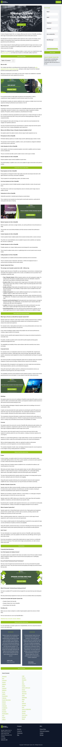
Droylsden (24, 679)
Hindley (23, 685)
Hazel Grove (24, 715)
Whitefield (3, 618)
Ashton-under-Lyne (26, 687)
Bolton (3, 686)
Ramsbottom (5, 696)
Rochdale (4, 711)
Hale (23, 701)
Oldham (4, 719)
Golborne (24, 703)
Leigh (23, 676)
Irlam (3, 715)
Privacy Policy (43, 729)
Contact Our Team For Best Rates (21, 167)
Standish (24, 711)
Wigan (23, 699)
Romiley (23, 713)
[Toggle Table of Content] (12, 61)
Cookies (41, 733)
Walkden (19, 618)
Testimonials (19, 733)
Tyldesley (4, 698)
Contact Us (19, 731)
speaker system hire (6, 52)
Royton (3, 717)
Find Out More (21, 546)
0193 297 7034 (4, 739)
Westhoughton (5, 713)
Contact (58, 2)
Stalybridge (24, 697)
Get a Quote (20, 24)
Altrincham (24, 693)
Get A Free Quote (21, 668)
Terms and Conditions (44, 731)
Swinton (14, 618)
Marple (23, 719)
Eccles (3, 692)
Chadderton (4, 707)
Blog (18, 735)
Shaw (23, 683)
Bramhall (24, 717)
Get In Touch (52, 52)
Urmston (4, 703)
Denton (23, 689)
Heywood (4, 688)
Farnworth (10, 618)
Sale (23, 681)
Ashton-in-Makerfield (26, 709)
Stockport (24, 705)
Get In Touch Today (21, 56)
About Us (19, 729)
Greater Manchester (6, 699)
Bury (6, 618)
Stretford (4, 709)
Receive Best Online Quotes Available (21, 313)
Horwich (23, 677)
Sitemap (41, 735)
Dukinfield (24, 691)
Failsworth (4, 705)
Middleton (4, 690)
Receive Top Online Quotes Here (21, 452)
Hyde (23, 707)
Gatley (23, 695)
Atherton (4, 701)
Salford (3, 694)
